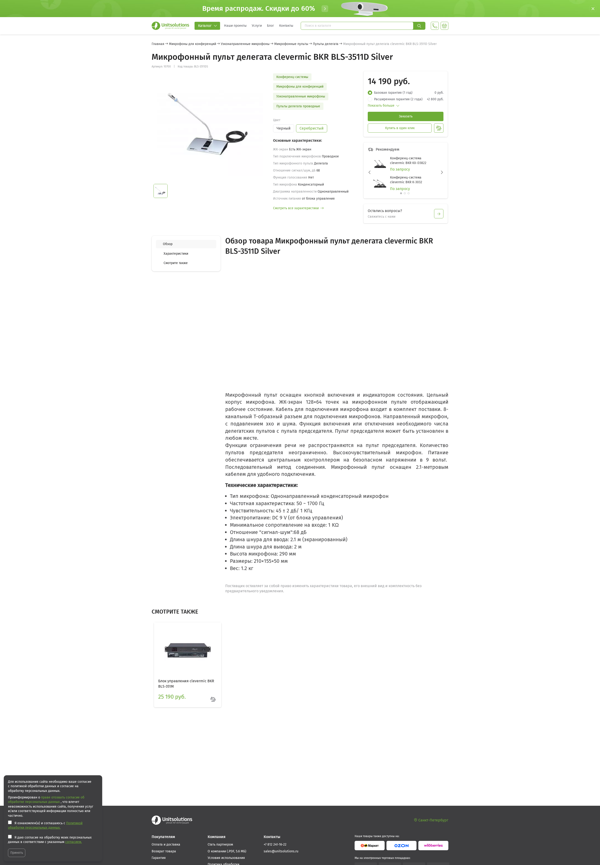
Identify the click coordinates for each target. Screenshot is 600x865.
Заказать (405, 116)
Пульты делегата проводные (298, 106)
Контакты (286, 26)
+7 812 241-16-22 (275, 844)
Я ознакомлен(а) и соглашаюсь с (45, 825)
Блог (270, 26)
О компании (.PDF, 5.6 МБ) (227, 851)
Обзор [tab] (167, 244)
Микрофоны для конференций (299, 87)
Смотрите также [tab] (176, 263)
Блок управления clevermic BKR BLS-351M (186, 683)
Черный (284, 128)
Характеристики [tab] (176, 253)
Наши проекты (235, 26)
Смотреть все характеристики (296, 208)
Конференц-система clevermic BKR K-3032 (406, 179)
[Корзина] (444, 26)
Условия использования (226, 858)
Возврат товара (164, 851)
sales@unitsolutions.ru (281, 851)
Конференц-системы (292, 77)
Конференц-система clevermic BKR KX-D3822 (408, 160)
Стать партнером (220, 844)
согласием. (73, 842)
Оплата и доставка (166, 844)
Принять (16, 853)
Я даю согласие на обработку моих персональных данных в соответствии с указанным (50, 839)
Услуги (257, 26)
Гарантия (159, 858)
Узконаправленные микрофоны (300, 96)
